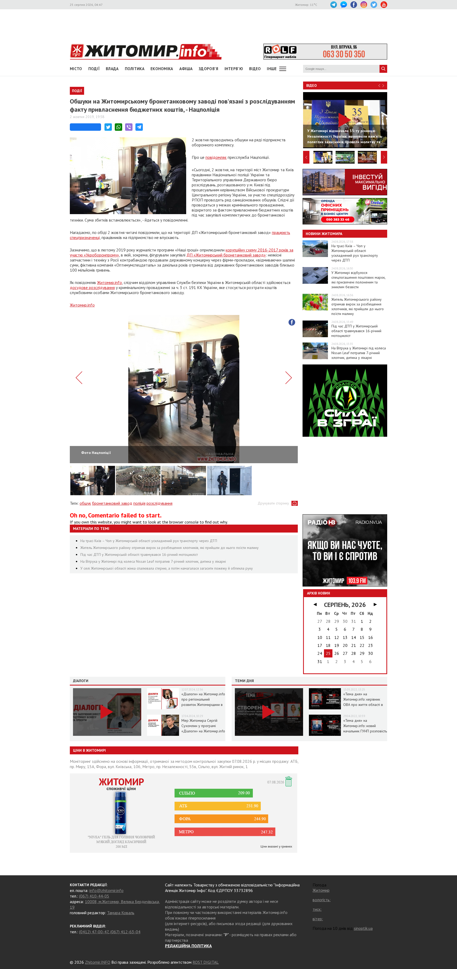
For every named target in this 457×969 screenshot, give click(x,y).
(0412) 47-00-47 (93, 931)
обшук (85, 503)
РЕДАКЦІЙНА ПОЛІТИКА (188, 945)
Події (94, 68)
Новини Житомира (324, 233)
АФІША (186, 68)
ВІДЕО (255, 68)
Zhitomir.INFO (97, 962)
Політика (134, 68)
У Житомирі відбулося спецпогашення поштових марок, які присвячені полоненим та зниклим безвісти (358, 279)
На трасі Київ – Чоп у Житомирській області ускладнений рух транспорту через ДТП (148, 540)
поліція (139, 503)
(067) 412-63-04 (125, 931)
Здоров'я (208, 68)
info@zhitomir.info (106, 890)
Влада (112, 68)
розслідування (159, 503)
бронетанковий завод (112, 503)
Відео (311, 85)
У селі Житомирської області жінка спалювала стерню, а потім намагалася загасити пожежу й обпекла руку (166, 568)
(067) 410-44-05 (94, 896)
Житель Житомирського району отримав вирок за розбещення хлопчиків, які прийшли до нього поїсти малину (169, 547)
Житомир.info (109, 282)
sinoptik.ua (363, 928)
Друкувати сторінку (273, 503)
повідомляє (216, 157)
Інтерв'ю (234, 68)
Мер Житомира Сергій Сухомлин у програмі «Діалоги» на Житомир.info (203, 725)
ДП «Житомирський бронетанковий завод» (226, 255)
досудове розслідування (92, 287)
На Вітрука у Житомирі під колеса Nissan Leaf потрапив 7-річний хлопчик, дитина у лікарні (153, 561)
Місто (76, 68)
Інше (272, 68)
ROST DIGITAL (206, 962)
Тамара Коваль (120, 912)
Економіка (161, 68)
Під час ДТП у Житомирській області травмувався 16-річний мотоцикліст (139, 554)
